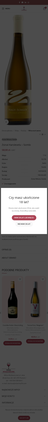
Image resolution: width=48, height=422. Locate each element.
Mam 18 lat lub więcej (24, 218)
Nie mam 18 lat (24, 224)
